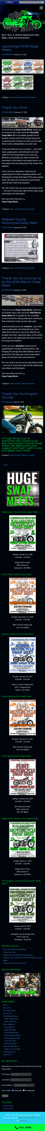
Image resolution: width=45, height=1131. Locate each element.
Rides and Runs (10, 1021)
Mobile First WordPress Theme (30, 1118)
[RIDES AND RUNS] (22, 985)
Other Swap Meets (11, 1019)
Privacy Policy (8, 1106)
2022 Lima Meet (10, 1044)
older (5, 465)
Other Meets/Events (10, 1016)
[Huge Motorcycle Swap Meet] (22, 31)
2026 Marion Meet (11, 1032)
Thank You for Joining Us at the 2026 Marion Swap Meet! (21, 281)
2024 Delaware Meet (12, 1035)
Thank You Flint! (14, 107)
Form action (6, 1090)
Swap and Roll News (11, 1046)
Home (5, 1005)
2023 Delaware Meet (12, 1038)
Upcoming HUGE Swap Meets (20, 48)
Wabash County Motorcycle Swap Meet (19, 221)
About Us (6, 1008)
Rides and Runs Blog (17, 209)
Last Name (6, 1080)
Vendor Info (7, 1013)
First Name (6, 1074)
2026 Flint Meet (10, 1030)
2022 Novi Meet (10, 1041)
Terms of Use (8, 1108)
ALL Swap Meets (9, 1011)
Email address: (8, 1085)
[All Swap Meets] (22, 489)
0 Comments (32, 97)
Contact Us (7, 1055)
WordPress (24, 1121)
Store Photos (9, 1027)
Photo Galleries (9, 1024)
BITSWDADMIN (7, 54)
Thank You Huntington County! (20, 395)
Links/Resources (9, 1052)
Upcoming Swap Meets (18, 97)
